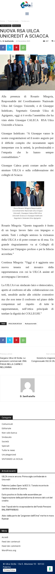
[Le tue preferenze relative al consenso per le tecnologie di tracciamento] (50, 569)
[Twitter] (10, 48)
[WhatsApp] (23, 48)
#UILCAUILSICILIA (15, 323)
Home (2, 21)
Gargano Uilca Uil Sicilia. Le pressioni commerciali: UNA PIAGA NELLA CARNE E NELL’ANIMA (13, 363)
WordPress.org (9, 550)
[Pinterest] (16, 48)
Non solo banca (9, 432)
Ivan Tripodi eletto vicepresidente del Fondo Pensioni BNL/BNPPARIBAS (26, 508)
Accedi (5, 537)
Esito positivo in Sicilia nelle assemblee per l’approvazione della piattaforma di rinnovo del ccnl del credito (27, 497)
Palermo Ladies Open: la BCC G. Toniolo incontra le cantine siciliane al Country (25, 487)
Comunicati (7, 424)
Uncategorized (9, 454)
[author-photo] (28, 392)
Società (5, 441)
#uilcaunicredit (30, 323)
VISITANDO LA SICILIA (12, 459)
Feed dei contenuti (11, 541)
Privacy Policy (9, 570)
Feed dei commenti (11, 546)
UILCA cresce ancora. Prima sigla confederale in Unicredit (24, 478)
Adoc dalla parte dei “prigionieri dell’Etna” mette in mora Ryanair (28, 517)
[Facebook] (3, 48)
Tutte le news (13, 21)
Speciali (5, 445)
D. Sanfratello (8, 41)
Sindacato (25, 21)
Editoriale (6, 428)
